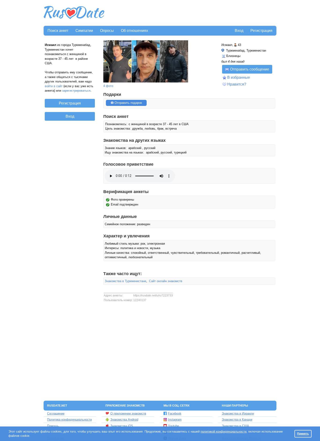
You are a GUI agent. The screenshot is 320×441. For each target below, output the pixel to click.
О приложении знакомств (128, 413)
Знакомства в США (235, 426)
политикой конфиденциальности (223, 431)
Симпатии (84, 31)
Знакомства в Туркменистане (125, 281)
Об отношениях (134, 31)
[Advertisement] (191, 13)
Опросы (107, 31)
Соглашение (55, 413)
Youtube (173, 426)
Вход (239, 31)
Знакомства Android (124, 419)
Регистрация (261, 31)
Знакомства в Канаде (237, 419)
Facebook (174, 413)
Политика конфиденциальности (69, 419)
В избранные (238, 77)
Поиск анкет (58, 31)
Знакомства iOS (121, 426)
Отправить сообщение (249, 69)
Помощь (53, 426)
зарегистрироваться (76, 90)
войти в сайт (54, 86)
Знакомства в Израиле (238, 413)
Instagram (175, 419)
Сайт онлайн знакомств (165, 281)
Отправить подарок (128, 103)
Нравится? (236, 84)
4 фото (108, 86)
